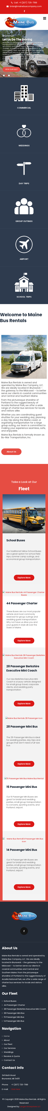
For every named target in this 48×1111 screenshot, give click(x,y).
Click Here (15, 1089)
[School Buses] (24, 495)
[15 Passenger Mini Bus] (24, 778)
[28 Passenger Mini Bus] (24, 718)
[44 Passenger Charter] (24, 592)
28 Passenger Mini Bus (22, 727)
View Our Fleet (11, 69)
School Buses (15, 540)
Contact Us (9, 1060)
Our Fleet (8, 1044)
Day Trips (24, 183)
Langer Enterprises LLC (30, 1106)
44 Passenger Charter (22, 603)
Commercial (24, 107)
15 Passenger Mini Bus (21, 787)
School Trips (24, 296)
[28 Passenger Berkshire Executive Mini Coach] (24, 655)
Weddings (24, 145)
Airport (24, 259)
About (7, 1040)
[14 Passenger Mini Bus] (24, 838)
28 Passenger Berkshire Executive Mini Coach (25, 1009)
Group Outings (24, 221)
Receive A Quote (12, 1056)
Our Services (10, 1048)
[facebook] (24, 11)
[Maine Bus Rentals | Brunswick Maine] (21, 23)
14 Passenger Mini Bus (21, 850)
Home (7, 1036)
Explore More (24, 577)
